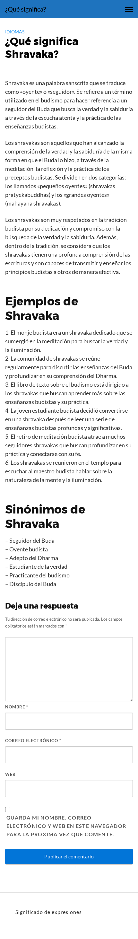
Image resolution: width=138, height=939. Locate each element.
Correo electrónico (33, 740)
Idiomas (14, 31)
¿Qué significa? (25, 9)
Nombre (16, 706)
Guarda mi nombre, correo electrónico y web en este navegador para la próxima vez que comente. (66, 825)
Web (10, 774)
